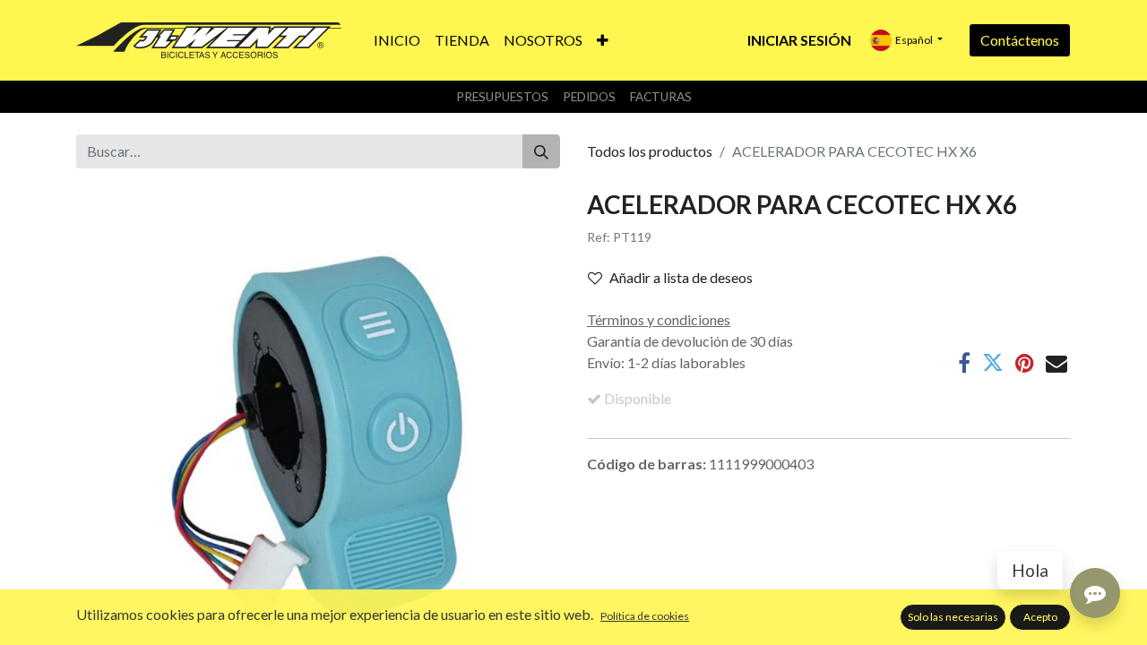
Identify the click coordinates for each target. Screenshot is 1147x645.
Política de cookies (644, 616)
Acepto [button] (1040, 617)
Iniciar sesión (799, 39)
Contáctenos (1019, 39)
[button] (603, 40)
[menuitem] (397, 40)
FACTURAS (661, 97)
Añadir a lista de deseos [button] (681, 277)
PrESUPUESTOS (502, 97)
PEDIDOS (589, 97)
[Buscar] (541, 151)
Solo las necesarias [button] (953, 617)
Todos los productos (649, 150)
